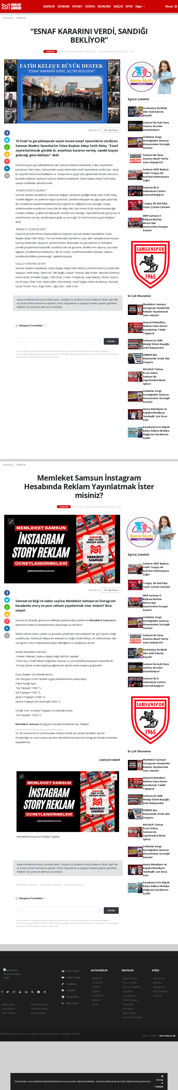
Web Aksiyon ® (167, 1035)
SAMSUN (49, 6)
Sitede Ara (158, 978)
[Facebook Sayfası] (3, 991)
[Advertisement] (89, 1065)
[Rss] (33, 991)
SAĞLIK (118, 6)
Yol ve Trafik (129, 982)
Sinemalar (128, 1004)
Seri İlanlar (128, 1008)
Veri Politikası (9, 1013)
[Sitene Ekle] (46, 991)
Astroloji (157, 995)
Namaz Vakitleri (131, 987)
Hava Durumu (130, 978)
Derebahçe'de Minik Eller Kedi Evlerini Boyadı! (155, 111)
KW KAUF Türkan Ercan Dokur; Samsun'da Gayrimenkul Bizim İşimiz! (154, 376)
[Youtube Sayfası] (21, 991)
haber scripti (116, 1033)
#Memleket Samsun (27, 884)
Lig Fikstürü (129, 995)
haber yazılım (131, 1033)
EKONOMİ (104, 6)
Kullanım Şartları (39, 1004)
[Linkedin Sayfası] (27, 991)
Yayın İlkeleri (8, 1008)
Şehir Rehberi (130, 1013)
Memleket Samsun (101, 620)
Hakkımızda (8, 1004)
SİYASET (77, 6)
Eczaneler (128, 991)
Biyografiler (159, 987)
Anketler (157, 982)
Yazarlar (71, 983)
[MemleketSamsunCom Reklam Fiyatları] (68, 801)
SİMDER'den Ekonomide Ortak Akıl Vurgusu (156, 358)
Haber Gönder (38, 1013)
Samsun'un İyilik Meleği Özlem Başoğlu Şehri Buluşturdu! (156, 344)
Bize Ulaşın (72, 1003)
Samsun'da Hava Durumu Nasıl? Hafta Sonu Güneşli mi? (155, 158)
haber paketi (102, 1033)
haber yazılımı (87, 1033)
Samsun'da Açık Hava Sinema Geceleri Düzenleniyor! (156, 126)
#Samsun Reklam (74, 884)
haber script (6, 1037)
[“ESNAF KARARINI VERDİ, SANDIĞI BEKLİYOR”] (62, 91)
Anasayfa (8, 17)
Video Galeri (73, 977)
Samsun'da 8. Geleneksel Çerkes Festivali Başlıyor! (154, 191)
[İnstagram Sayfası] (15, 991)
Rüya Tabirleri (160, 991)
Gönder (111, 341)
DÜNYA (90, 6)
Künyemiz (72, 996)
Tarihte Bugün (130, 1000)
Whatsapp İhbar (39, 1008)
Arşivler (70, 990)
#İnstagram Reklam (51, 884)
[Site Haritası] (40, 991)
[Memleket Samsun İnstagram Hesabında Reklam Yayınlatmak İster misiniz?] (62, 548)
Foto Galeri (73, 971)
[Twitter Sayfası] (9, 991)
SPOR (129, 6)
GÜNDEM (64, 6)
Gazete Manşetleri (133, 1017)
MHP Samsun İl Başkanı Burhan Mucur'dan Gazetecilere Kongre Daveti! (155, 223)
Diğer (139, 6)
